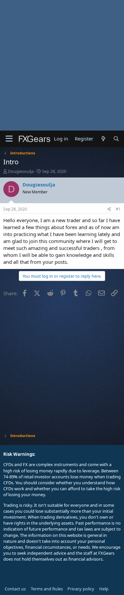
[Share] (109, 209)
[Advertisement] (62, 65)
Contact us (15, 589)
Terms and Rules (47, 589)
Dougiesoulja (21, 171)
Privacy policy (80, 589)
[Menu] (9, 139)
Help (103, 589)
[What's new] (103, 139)
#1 (118, 209)
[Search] (116, 139)
